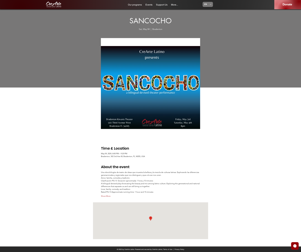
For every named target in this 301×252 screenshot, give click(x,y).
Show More (106, 196)
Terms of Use (167, 249)
